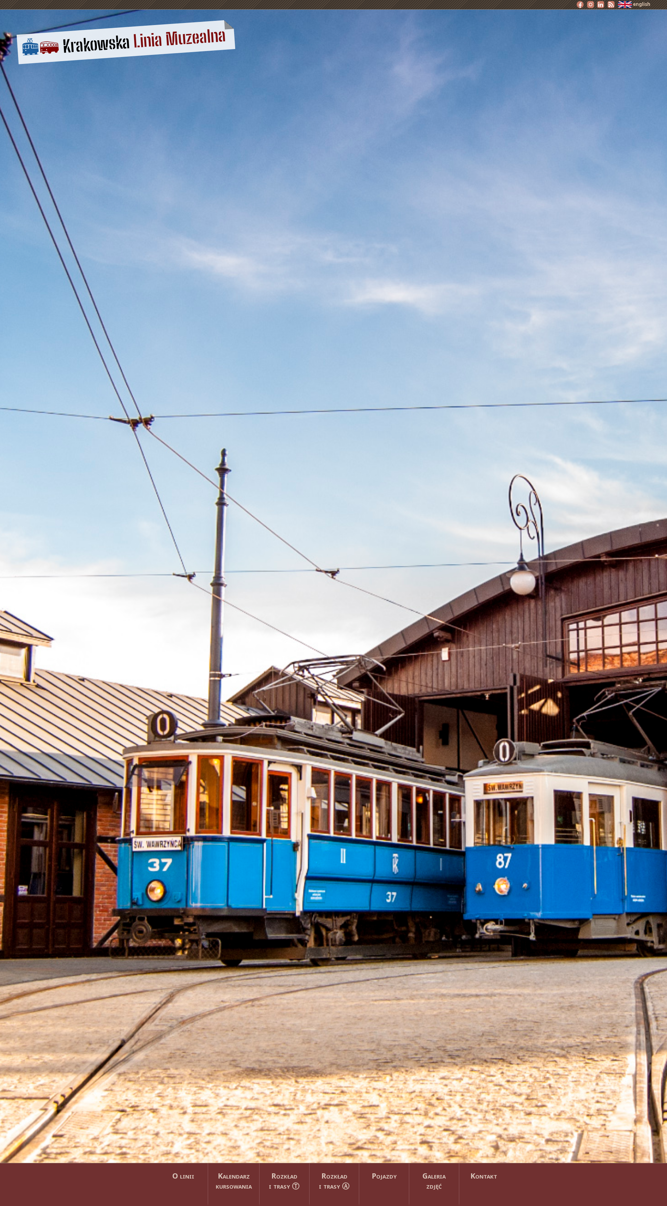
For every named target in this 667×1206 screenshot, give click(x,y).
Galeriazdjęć (434, 1181)
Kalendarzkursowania (234, 1181)
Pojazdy (384, 1176)
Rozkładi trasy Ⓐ (334, 1181)
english (641, 4)
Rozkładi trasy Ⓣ (284, 1181)
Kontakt (483, 1176)
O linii (183, 1176)
